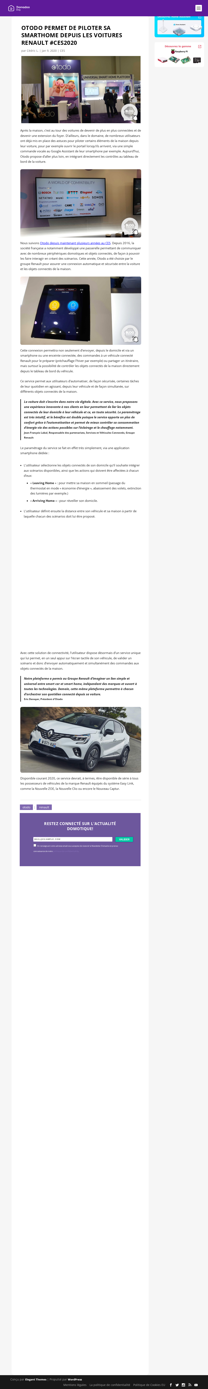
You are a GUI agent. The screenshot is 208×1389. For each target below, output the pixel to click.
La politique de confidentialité (110, 1385)
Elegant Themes (35, 1379)
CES (62, 51)
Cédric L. (33, 51)
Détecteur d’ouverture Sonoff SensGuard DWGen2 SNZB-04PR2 (79, 1208)
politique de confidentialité (65, 851)
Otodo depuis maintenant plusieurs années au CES (75, 243)
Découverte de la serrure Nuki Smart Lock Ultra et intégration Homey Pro (80, 960)
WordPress (75, 1379)
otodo (26, 807)
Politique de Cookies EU (149, 1385)
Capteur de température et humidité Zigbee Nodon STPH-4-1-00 (73, 1084)
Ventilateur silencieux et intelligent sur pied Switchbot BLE (78, 1332)
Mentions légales (75, 1385)
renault (44, 807)
